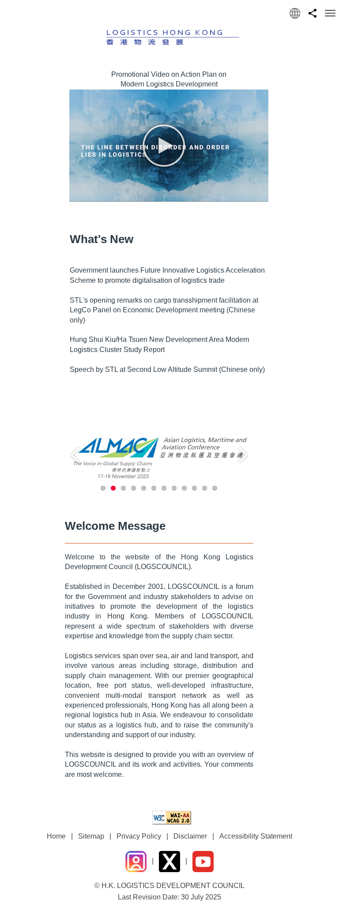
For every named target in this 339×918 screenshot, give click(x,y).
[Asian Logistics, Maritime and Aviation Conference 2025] (159, 456)
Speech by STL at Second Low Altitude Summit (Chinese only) (167, 369)
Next (243, 455)
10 (194, 488)
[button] (295, 13)
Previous (75, 455)
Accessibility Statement (255, 836)
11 (204, 488)
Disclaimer (190, 836)
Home (56, 836)
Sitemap (91, 836)
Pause (244, 491)
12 (214, 488)
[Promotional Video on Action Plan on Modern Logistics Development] (168, 150)
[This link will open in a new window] (169, 817)
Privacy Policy (139, 836)
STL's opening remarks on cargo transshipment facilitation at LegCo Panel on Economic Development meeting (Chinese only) (164, 310)
